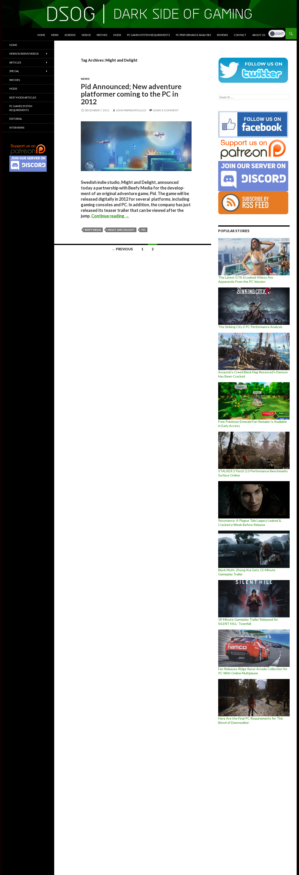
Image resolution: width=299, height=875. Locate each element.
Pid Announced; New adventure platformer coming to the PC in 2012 (131, 94)
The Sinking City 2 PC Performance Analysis (250, 327)
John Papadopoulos (131, 110)
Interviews (16, 127)
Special (14, 71)
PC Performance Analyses (193, 34)
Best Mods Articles (22, 97)
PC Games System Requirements (148, 34)
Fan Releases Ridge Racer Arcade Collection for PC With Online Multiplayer (252, 671)
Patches (102, 34)
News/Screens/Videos (24, 53)
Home (41, 34)
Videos (86, 34)
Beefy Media (93, 229)
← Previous (122, 249)
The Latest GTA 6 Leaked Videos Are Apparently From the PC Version (245, 279)
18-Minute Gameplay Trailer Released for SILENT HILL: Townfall (248, 621)
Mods (117, 34)
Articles (15, 62)
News (54, 34)
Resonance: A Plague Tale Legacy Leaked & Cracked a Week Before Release (249, 522)
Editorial (15, 118)
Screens (69, 34)
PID (143, 229)
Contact (240, 34)
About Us (258, 34)
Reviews (222, 34)
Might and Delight (121, 229)
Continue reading (110, 215)
